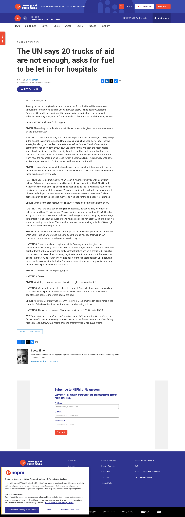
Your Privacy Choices (70, 510)
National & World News (28, 42)
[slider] (29, 18)
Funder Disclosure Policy (144, 460)
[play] (18, 18)
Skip (49, 510)
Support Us (105, 472)
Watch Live (146, 6)
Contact (71, 466)
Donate (164, 6)
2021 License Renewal (143, 477)
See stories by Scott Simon (45, 361)
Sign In (129, 7)
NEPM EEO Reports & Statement (147, 472)
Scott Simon (32, 79)
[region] (45, 490)
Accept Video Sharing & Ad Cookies (22, 510)
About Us (72, 460)
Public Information (108, 466)
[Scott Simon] (22, 356)
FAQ (136, 466)
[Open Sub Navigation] (22, 26)
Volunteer (105, 477)
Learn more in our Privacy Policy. (59, 503)
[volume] (25, 18)
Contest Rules (107, 483)
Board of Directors (108, 460)
